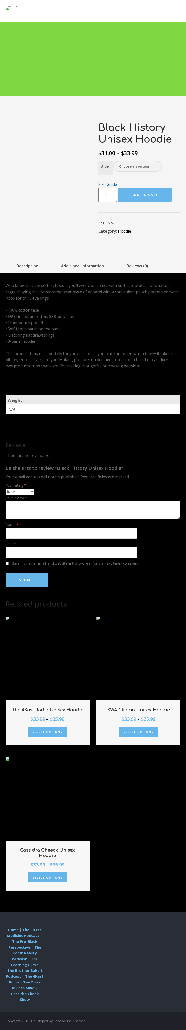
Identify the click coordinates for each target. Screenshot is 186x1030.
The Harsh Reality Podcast (26, 953)
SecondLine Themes (69, 1021)
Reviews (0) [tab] (137, 266)
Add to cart (145, 194)
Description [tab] (27, 266)
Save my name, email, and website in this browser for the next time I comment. (75, 563)
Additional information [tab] (82, 266)
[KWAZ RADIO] (11, 8)
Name (12, 524)
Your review (16, 498)
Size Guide (107, 184)
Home (13, 929)
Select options (47, 732)
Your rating (16, 485)
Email (11, 543)
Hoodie (124, 231)
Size (105, 166)
